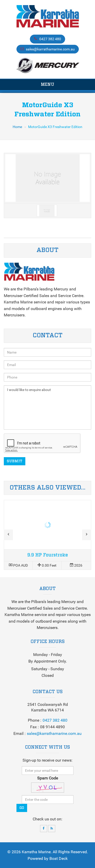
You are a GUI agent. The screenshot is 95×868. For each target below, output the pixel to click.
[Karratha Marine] (47, 18)
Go (22, 808)
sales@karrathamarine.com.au (50, 49)
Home (17, 127)
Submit (14, 461)
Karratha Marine (36, 851)
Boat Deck (58, 858)
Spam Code (47, 778)
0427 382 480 (50, 39)
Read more (47, 535)
